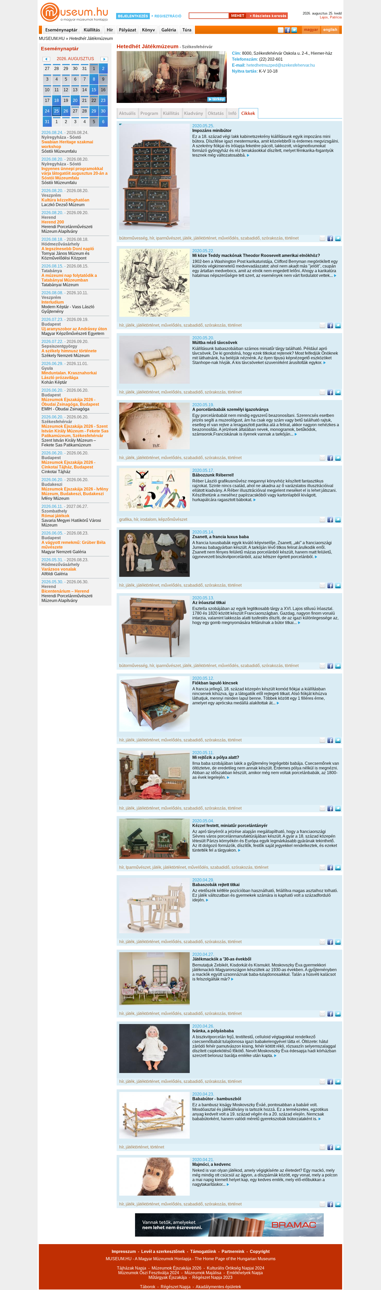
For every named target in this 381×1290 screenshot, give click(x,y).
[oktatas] (216, 113)
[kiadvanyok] (194, 113)
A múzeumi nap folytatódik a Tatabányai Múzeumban (69, 277)
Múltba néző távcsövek (214, 342)
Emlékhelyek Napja (245, 1273)
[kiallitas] (171, 113)
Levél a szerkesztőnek (163, 1251)
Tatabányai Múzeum (60, 285)
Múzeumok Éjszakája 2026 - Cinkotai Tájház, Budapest (68, 464)
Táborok (147, 1287)
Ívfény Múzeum (55, 498)
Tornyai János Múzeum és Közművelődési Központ (65, 255)
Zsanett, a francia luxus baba (220, 537)
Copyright (260, 1251)
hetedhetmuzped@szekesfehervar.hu (280, 65)
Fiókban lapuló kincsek (215, 683)
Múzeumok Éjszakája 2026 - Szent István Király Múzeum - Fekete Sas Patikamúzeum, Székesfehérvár (75, 431)
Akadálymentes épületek (218, 1287)
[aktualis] (127, 113)
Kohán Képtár (54, 382)
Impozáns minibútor (211, 130)
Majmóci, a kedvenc (211, 1164)
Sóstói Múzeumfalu (59, 151)
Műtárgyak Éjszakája (168, 1277)
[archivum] (248, 113)
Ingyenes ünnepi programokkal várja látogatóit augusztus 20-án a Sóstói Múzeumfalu (74, 173)
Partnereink (233, 1251)
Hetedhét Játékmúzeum (91, 38)
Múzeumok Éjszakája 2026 (176, 1268)
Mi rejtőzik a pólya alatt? (215, 757)
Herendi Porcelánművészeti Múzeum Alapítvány (67, 229)
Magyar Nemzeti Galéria (63, 552)
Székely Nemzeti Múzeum (65, 355)
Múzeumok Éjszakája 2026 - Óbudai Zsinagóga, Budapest (70, 401)
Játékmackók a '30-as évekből (221, 959)
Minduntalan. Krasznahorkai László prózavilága (69, 375)
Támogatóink (203, 1251)
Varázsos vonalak (58, 569)
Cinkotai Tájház (55, 471)
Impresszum (124, 1251)
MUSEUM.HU (52, 38)
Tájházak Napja (131, 1268)
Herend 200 (52, 222)
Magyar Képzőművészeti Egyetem (72, 333)
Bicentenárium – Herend (65, 591)
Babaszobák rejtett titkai (215, 884)
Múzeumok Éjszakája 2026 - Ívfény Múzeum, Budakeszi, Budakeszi (74, 491)
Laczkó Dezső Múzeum (62, 204)
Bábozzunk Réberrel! (213, 475)
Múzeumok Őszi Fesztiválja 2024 (148, 1273)
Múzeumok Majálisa (203, 1273)
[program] (149, 113)
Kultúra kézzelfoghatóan (65, 200)
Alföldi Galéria (54, 574)
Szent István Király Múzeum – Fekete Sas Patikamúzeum (68, 442)
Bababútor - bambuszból (216, 1099)
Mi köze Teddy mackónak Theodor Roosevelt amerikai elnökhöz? (256, 255)
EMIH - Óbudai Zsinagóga (65, 409)
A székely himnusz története (69, 351)
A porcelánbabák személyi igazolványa (230, 409)
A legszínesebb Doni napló (67, 249)
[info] (232, 113)
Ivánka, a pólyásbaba (213, 1031)
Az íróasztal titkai (208, 602)
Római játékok (55, 516)
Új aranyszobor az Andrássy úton (74, 329)
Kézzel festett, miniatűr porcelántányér (229, 825)
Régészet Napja (175, 1287)
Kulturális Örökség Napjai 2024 (235, 1268)
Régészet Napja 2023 (212, 1277)
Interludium (52, 302)
